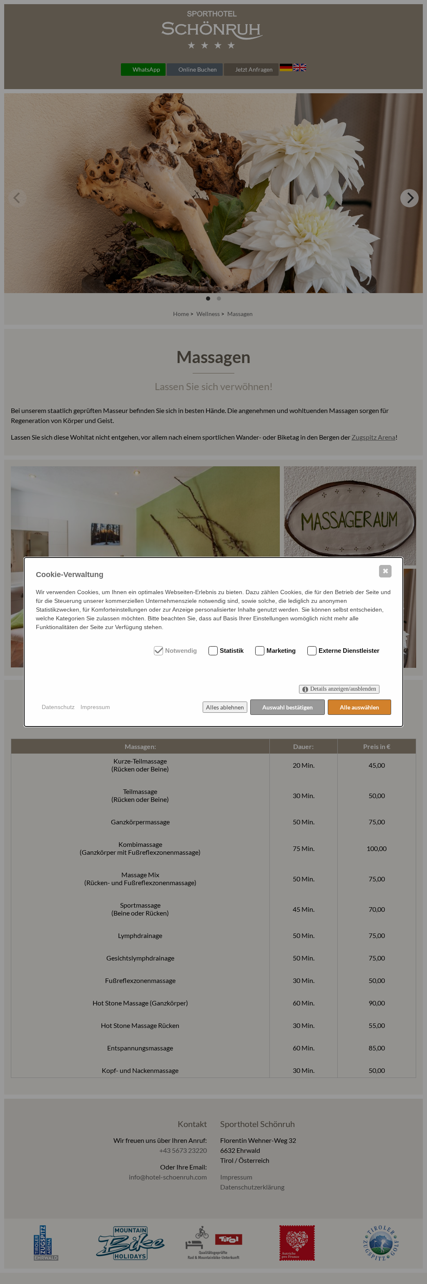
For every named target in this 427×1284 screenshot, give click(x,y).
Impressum (95, 707)
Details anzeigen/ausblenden (343, 689)
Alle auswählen (359, 707)
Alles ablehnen (225, 707)
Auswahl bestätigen (287, 707)
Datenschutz (58, 707)
